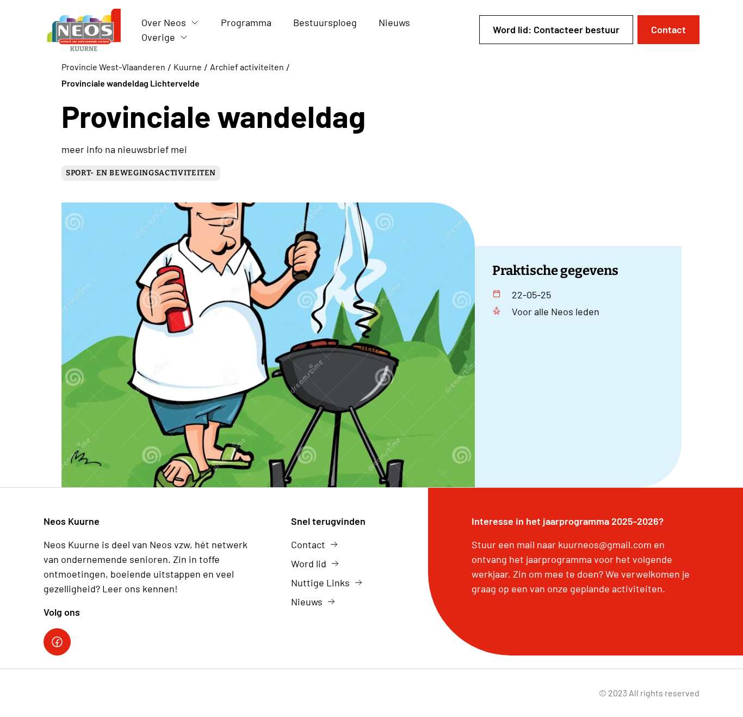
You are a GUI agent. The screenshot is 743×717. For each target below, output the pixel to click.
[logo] (84, 30)
